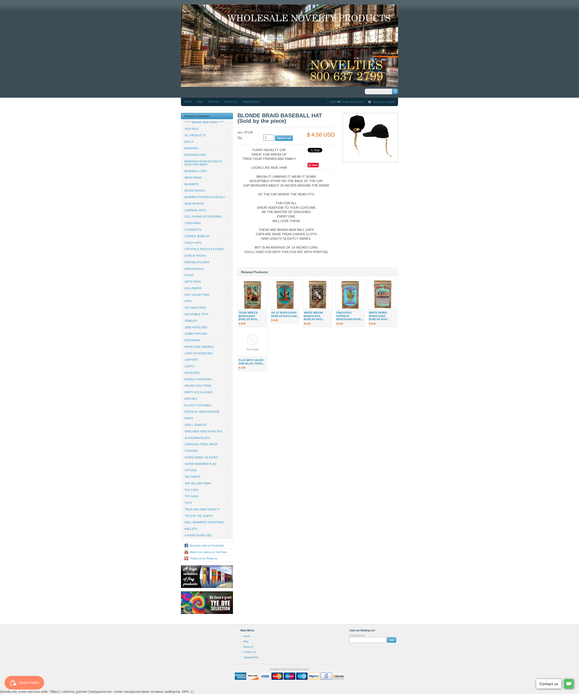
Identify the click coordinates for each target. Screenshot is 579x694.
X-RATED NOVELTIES (198, 535)
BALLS (189, 141)
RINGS (189, 418)
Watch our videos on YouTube (208, 552)
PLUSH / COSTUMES (198, 405)
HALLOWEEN (193, 288)
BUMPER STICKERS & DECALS (205, 197)
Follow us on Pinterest (203, 558)
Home (188, 101)
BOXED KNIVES (195, 190)
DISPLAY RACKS (195, 255)
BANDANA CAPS (195, 154)
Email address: (357, 635)
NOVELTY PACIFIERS (198, 379)
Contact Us (230, 101)
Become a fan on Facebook (207, 545)
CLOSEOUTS (193, 229)
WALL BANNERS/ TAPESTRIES (204, 522)
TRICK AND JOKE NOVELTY (202, 509)
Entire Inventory (194, 268)
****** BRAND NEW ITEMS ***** (204, 122)
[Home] (289, 84)
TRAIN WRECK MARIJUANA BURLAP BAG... (249, 316)
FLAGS (189, 275)
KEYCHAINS (192, 340)
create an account (352, 101)
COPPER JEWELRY (197, 236)
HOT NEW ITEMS (195, 307)
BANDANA (191, 148)
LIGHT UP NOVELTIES (199, 353)
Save (315, 165)
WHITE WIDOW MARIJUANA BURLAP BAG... (314, 316)
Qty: (240, 138)
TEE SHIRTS (192, 476)
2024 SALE (192, 128)
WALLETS (191, 529)
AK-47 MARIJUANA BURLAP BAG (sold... (285, 314)
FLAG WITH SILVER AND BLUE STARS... (252, 362)
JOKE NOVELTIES (196, 327)
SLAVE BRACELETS (197, 438)
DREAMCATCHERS (197, 262)
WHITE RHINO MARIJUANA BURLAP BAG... (379, 316)
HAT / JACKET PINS (197, 294)
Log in (333, 101)
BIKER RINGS (193, 177)
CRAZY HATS (193, 242)
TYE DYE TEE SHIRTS (199, 516)
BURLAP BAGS (194, 203)
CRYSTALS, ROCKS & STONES (204, 249)
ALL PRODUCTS (195, 135)
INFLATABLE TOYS (196, 314)
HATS (188, 301)
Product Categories (197, 116)
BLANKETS (192, 184)
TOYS (188, 503)
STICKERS (191, 450)
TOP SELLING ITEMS (198, 483)
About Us (213, 101)
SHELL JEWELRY (196, 424)
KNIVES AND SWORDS (199, 346)
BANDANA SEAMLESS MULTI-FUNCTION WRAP (204, 163)
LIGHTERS (191, 359)
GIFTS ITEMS (193, 281)
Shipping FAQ (250, 101)
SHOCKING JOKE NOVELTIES (203, 431)
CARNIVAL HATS (195, 210)
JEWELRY (191, 320)
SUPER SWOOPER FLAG (200, 464)
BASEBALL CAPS (196, 171)
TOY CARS (191, 490)
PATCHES (191, 398)
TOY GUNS (192, 496)
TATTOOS (191, 470)
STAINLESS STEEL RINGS (201, 444)
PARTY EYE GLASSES (199, 392)
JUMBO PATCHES (196, 333)
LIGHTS (189, 366)
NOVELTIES (192, 372)
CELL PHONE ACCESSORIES (203, 216)
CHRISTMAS (193, 223)
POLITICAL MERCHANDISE (202, 411)
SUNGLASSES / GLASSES (201, 457)
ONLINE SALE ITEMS (198, 385)
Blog (200, 101)
